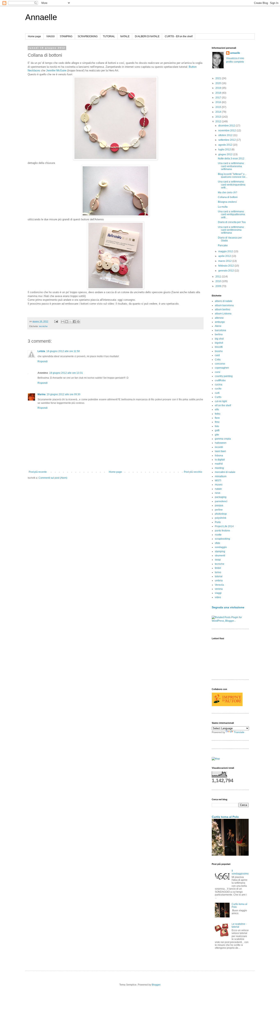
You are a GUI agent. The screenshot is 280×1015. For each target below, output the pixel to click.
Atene (218, 326)
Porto (218, 522)
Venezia (219, 584)
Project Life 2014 (224, 526)
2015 (218, 107)
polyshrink (220, 518)
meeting (219, 468)
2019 (218, 88)
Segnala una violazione (228, 607)
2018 (218, 92)
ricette (218, 534)
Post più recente (38, 471)
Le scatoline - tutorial (239, 925)
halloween (221, 442)
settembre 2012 (227, 139)
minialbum (221, 476)
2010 (218, 281)
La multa (223, 206)
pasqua (219, 505)
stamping (220, 551)
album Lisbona (223, 313)
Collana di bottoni (228, 197)
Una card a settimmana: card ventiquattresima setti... (231, 214)
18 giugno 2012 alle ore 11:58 (63, 351)
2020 (218, 83)
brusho (219, 351)
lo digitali (220, 459)
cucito (218, 388)
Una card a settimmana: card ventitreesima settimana (231, 230)
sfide (217, 543)
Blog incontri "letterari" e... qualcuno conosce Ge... (232, 175)
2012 (218, 121)
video (218, 597)
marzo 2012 (225, 261)
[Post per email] (56, 321)
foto (217, 426)
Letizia (41, 351)
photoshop (221, 513)
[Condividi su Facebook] (74, 322)
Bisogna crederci (227, 201)
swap (218, 559)
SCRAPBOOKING (88, 36)
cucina (218, 384)
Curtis (218, 397)
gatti (217, 430)
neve (217, 493)
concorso (220, 363)
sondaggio (221, 547)
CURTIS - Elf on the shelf (178, 36)
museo (218, 484)
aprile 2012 (225, 256)
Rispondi (43, 361)
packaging (221, 497)
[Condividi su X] (70, 322)
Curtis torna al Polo (225, 816)
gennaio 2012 (226, 270)
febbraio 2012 (226, 265)
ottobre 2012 (225, 135)
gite (217, 434)
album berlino (222, 309)
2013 (218, 116)
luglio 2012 (224, 149)
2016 (218, 102)
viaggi (218, 593)
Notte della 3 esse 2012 (231, 158)
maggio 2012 (226, 251)
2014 (218, 111)
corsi (217, 372)
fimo (217, 422)
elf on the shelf (223, 405)
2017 (218, 97)
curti (217, 393)
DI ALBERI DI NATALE (147, 36)
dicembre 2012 (227, 125)
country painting (224, 376)
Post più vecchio (193, 471)
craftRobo (220, 380)
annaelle (235, 53)
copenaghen (222, 367)
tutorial (218, 576)
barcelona (220, 330)
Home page (34, 36)
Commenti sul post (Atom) (53, 477)
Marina (42, 394)
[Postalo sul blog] (67, 322)
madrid (219, 463)
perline (219, 509)
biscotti (219, 346)
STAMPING (66, 36)
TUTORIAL (109, 36)
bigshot (219, 342)
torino (218, 572)
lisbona (219, 455)
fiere (217, 417)
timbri (218, 568)
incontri (219, 447)
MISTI (218, 480)
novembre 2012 (227, 130)
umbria (219, 580)
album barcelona (224, 305)
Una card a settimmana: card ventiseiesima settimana (231, 166)
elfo (217, 409)
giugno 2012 (225, 154)
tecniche (43, 326)
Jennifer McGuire (56, 70)
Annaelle (41, 17)
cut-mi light (221, 401)
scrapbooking (222, 538)
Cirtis (218, 359)
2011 (218, 276)
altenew (219, 317)
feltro (217, 413)
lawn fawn (220, 451)
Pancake (223, 245)
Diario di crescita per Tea (232, 222)
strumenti (220, 555)
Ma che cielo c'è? (227, 192)
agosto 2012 (225, 144)
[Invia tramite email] (63, 322)
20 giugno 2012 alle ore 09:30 (63, 394)
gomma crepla (223, 438)
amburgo (220, 322)
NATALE (125, 36)
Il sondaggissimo (240, 872)
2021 (218, 78)
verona (219, 588)
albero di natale (223, 301)
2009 (218, 286)
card (217, 355)
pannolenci (221, 501)
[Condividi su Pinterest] (78, 322)
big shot (219, 338)
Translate (239, 732)
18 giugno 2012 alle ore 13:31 (66, 372)
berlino (219, 334)
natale (218, 488)
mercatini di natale (225, 472)
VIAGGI (50, 36)
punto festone (222, 530)
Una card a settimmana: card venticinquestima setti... (231, 184)
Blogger (156, 984)
